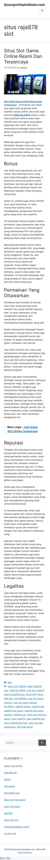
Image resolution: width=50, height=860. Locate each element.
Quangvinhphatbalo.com (24, 5)
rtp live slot (10, 833)
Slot (10, 682)
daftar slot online (13, 766)
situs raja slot (11, 820)
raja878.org (20, 714)
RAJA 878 (31, 694)
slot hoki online (25, 727)
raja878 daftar (22, 706)
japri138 (8, 813)
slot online (9, 786)
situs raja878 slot (35, 719)
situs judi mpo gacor (15, 799)
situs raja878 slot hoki (15, 723)
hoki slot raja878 (35, 690)
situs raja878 (18, 719)
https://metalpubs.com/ (16, 826)
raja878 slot (38, 706)
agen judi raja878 (17, 686)
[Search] (42, 743)
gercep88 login (12, 793)
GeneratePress (25, 852)
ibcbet (7, 779)
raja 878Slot (20, 698)
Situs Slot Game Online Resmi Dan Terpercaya (23, 56)
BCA (2, 858)
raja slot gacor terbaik (25, 702)
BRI (8, 858)
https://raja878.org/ (14, 694)
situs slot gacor (12, 806)
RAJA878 (9, 706)
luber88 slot (10, 772)
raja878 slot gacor (13, 710)
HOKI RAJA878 (21, 115)
